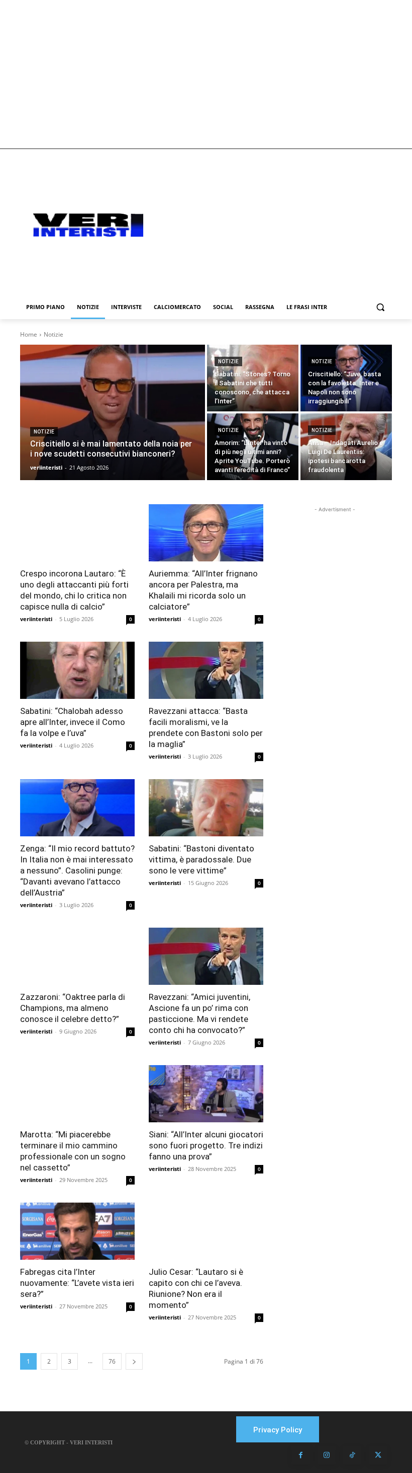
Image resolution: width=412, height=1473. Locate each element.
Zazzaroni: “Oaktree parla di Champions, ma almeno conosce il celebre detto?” (72, 1008)
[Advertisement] (206, 74)
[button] (380, 307)
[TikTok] (352, 1455)
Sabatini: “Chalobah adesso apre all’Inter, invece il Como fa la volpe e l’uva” (72, 722)
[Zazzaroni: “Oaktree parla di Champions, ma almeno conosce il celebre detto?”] (77, 956)
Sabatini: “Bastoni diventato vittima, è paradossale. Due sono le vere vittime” (201, 859)
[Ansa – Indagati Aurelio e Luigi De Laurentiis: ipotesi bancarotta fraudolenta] (346, 446)
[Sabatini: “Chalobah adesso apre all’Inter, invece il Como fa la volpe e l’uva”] (77, 670)
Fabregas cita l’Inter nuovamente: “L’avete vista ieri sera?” (77, 1283)
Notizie (44, 431)
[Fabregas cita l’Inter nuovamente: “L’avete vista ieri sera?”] (77, 1231)
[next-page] (134, 1361)
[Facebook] (300, 1455)
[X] (378, 1455)
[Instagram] (327, 1455)
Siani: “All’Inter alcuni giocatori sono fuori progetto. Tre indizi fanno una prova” (206, 1145)
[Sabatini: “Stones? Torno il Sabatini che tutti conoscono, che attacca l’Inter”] (252, 378)
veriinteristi (36, 619)
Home (28, 334)
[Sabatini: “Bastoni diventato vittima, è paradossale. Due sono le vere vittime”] (206, 807)
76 (112, 1361)
